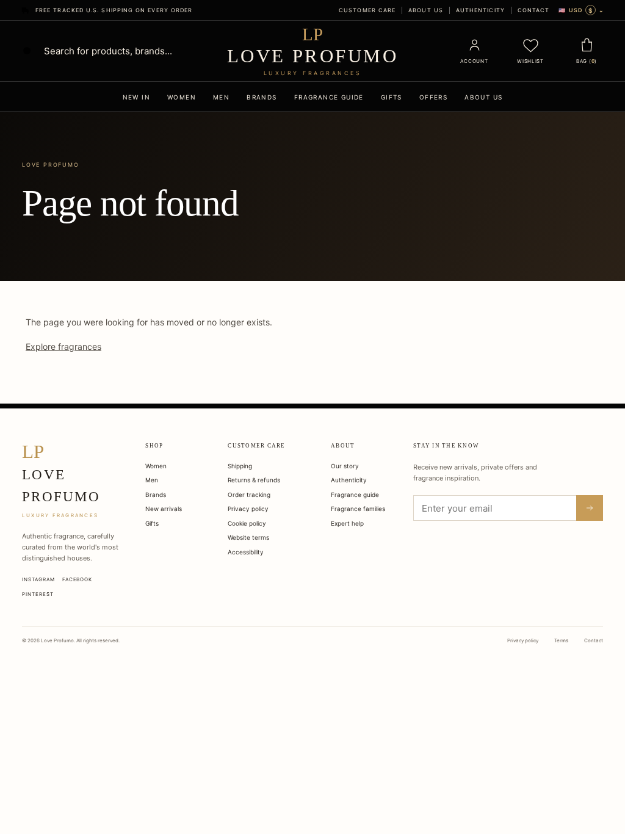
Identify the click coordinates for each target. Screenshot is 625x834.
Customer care (367, 10)
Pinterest (38, 594)
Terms (561, 640)
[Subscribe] (589, 508)
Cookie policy (247, 523)
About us (425, 10)
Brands (261, 97)
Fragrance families (358, 508)
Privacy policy (248, 508)
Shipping (240, 466)
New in (136, 97)
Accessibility (246, 552)
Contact (534, 10)
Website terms (248, 537)
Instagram (38, 579)
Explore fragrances (63, 346)
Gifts (391, 97)
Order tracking (249, 494)
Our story (345, 466)
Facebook (77, 579)
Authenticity (480, 10)
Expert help (347, 523)
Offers (433, 97)
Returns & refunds (254, 480)
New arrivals (163, 508)
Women (181, 97)
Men (221, 97)
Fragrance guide (329, 97)
